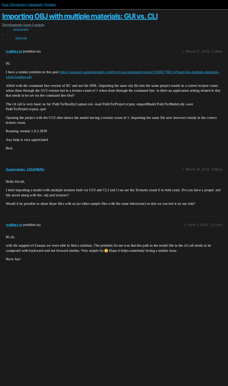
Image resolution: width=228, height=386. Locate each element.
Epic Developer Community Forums (29, 4)
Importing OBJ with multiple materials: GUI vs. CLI (80, 16)
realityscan (21, 37)
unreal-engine (20, 29)
